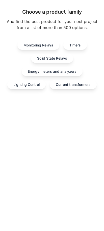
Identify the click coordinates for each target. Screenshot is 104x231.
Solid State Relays (52, 58)
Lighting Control (26, 84)
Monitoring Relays (38, 45)
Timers (75, 45)
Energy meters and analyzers (52, 71)
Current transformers (73, 84)
